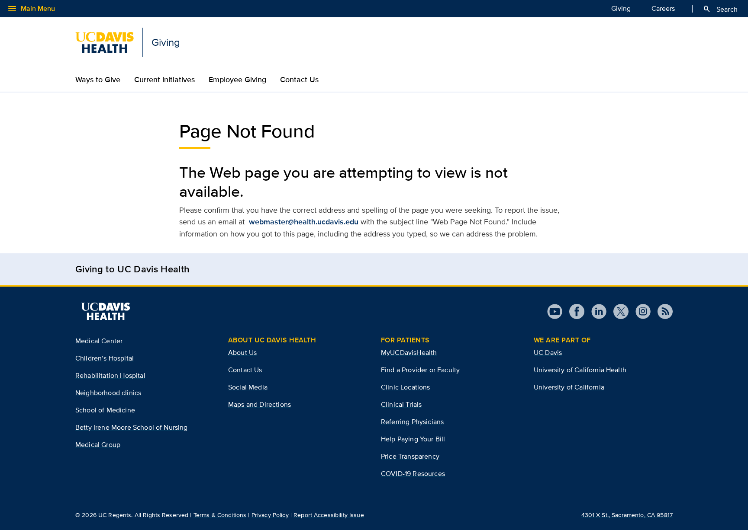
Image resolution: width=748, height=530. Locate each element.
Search (720, 9)
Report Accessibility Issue (328, 515)
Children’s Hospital (104, 358)
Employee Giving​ (237, 79)
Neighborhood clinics (108, 393)
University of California (569, 387)
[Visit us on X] (617, 311)
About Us (242, 353)
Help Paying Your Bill (413, 439)
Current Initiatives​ (164, 79)
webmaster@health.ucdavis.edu (303, 221)
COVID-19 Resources (413, 474)
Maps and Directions (259, 404)
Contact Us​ (299, 79)
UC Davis (548, 353)
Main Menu (31, 9)
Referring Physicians (412, 422)
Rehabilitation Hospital (110, 375)
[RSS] (662, 311)
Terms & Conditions (220, 515)
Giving (621, 8)
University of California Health (580, 370)
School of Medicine (105, 410)
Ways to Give (97, 79)
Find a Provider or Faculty (420, 370)
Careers (663, 8)
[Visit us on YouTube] (554, 311)
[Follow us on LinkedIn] (595, 311)
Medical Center (99, 341)
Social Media (248, 387)
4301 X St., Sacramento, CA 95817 (627, 515)
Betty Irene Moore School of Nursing (131, 427)
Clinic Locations (405, 387)
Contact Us (245, 370)
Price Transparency (410, 456)
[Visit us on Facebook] (573, 311)
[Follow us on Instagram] (640, 311)
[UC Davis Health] (105, 311)
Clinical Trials (401, 404)
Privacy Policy (270, 515)
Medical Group (97, 445)
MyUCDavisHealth (409, 353)
